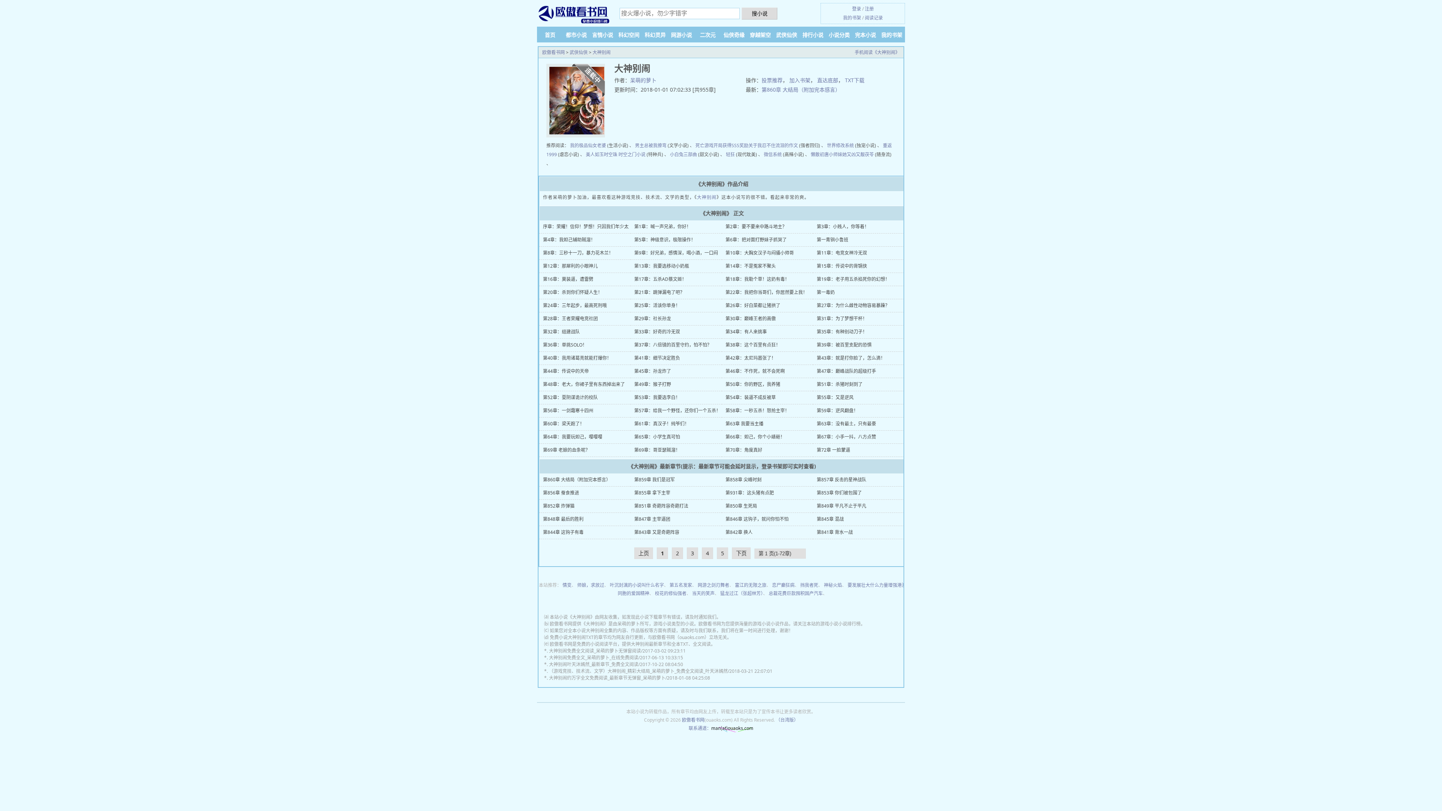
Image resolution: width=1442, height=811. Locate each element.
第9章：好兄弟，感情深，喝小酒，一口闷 (676, 253)
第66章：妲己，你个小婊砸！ (755, 437)
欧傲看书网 (553, 52)
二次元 (708, 34)
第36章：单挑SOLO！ (565, 345)
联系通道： (700, 728)
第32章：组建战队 (561, 332)
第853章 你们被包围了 (839, 493)
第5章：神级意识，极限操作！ (664, 240)
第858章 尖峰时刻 (744, 479)
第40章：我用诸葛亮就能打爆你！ (577, 358)
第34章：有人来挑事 (746, 332)
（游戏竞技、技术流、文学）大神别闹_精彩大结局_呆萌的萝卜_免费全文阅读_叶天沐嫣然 (638, 671)
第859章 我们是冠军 (654, 479)
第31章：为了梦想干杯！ (842, 318)
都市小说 (576, 34)
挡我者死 (809, 585)
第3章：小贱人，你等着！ (843, 226)
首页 (550, 34)
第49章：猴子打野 (652, 384)
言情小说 (602, 34)
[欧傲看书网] (574, 14)
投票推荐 (772, 80)
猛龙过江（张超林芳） (741, 593)
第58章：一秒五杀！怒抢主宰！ (757, 410)
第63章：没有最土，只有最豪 (846, 424)
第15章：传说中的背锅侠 (842, 266)
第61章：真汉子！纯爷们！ (661, 424)
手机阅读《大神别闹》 (877, 52)
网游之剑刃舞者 (713, 585)
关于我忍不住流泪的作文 (773, 145)
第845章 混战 (830, 519)
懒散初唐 (820, 154)
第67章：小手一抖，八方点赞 (846, 437)
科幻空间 (629, 34)
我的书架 (852, 18)
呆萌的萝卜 (643, 80)
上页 (643, 553)
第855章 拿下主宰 (652, 493)
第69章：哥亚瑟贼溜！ (657, 450)
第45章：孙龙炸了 (652, 371)
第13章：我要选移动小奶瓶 (661, 266)
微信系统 (773, 154)
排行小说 (813, 34)
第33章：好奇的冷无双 (657, 332)
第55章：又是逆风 (835, 397)
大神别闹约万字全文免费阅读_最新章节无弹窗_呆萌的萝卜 (607, 678)
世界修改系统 (840, 145)
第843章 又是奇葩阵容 (656, 532)
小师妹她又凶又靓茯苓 (851, 154)
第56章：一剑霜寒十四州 (568, 410)
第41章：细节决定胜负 (657, 358)
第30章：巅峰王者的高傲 (751, 318)
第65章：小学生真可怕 (657, 437)
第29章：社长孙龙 (652, 318)
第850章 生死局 (741, 506)
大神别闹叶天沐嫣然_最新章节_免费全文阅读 (593, 664)
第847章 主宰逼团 (652, 519)
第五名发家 (681, 585)
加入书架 (799, 80)
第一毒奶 (826, 292)
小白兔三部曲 (683, 154)
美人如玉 (595, 154)
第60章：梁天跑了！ (563, 424)
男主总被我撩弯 (651, 145)
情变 (567, 585)
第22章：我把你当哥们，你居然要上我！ (766, 292)
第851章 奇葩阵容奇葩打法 (661, 506)
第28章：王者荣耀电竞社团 (570, 318)
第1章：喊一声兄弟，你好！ (662, 226)
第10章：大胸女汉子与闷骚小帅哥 (760, 253)
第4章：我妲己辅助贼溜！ (569, 240)
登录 (856, 9)
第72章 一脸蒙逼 (833, 450)
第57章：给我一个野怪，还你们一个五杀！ (677, 410)
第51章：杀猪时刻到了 (840, 384)
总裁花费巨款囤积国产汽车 (796, 593)
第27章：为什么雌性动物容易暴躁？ (853, 305)
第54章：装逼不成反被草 (751, 397)
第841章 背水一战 (835, 532)
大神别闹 (602, 52)
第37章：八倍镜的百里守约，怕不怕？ (673, 345)
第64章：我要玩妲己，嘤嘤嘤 (572, 437)
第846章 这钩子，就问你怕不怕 (757, 519)
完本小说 (865, 34)
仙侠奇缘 (734, 34)
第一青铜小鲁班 (832, 240)
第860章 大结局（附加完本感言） (801, 89)
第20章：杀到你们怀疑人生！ (572, 292)
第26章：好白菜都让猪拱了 (753, 305)
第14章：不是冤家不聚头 (751, 266)
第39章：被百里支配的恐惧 (844, 345)
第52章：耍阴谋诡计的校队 (570, 397)
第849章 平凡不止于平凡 (841, 506)
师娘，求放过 (590, 585)
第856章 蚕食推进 (561, 493)
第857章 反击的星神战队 (841, 479)
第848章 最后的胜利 (563, 519)
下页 (741, 553)
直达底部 (827, 80)
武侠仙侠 (786, 34)
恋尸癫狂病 (783, 585)
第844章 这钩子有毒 (563, 532)
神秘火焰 (833, 585)
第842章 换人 (739, 532)
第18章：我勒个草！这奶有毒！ (757, 279)
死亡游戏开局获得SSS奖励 (721, 145)
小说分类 (839, 34)
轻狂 (730, 154)
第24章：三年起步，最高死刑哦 (575, 305)
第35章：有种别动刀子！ (842, 332)
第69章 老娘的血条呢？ (566, 450)
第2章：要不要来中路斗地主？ (756, 226)
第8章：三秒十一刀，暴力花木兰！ (578, 253)
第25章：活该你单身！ (657, 305)
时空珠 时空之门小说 (625, 154)
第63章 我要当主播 (744, 424)
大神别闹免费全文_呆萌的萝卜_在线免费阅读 (593, 657)
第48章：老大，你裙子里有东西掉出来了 (584, 384)
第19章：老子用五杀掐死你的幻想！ (853, 279)
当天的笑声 (703, 593)
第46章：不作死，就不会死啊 (755, 371)
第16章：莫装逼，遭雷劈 (568, 279)
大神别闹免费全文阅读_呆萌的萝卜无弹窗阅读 (595, 651)
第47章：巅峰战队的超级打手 (846, 371)
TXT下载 (854, 80)
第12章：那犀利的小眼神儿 (570, 266)
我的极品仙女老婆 (588, 145)
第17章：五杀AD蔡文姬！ (660, 279)
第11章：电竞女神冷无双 (842, 253)
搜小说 (760, 13)
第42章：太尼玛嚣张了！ (751, 358)
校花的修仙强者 (670, 593)
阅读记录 (874, 18)
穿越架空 (760, 34)
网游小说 (681, 34)
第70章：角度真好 (744, 450)
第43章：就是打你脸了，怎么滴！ (851, 358)
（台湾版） (787, 720)
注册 (869, 9)
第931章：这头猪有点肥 (750, 493)
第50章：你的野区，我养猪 (753, 384)
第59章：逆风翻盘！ (837, 410)
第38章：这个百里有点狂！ (753, 345)
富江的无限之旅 (750, 585)
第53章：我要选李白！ (657, 397)
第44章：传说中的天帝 (566, 371)
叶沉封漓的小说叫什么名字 (637, 585)
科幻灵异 (655, 34)
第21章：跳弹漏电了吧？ (659, 292)
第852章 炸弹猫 (559, 506)
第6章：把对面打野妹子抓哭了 (756, 240)
